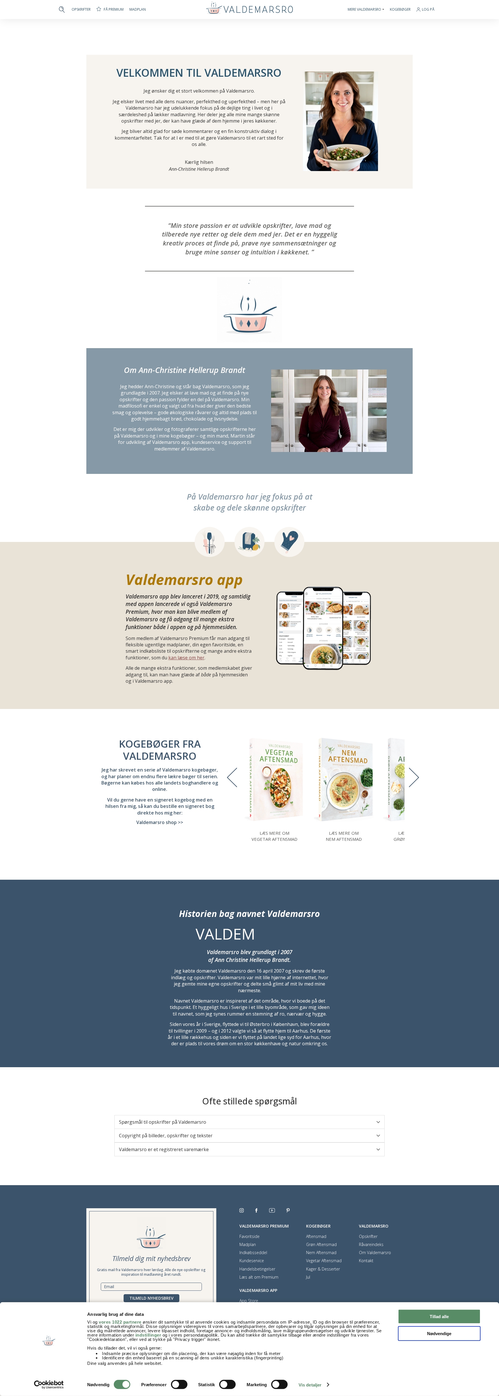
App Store (248, 1300)
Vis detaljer (310, 1384)
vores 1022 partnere (120, 1322)
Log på (428, 9)
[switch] (179, 1384)
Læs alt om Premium (258, 1277)
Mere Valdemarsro (364, 9)
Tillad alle (439, 1316)
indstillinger (148, 1335)
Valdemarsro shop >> (159, 822)
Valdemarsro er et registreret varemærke (164, 1149)
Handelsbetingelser (257, 1269)
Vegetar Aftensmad (324, 1260)
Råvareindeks (371, 1244)
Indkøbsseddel (253, 1252)
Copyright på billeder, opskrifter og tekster (166, 1135)
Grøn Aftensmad (321, 1244)
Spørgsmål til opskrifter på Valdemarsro (162, 1122)
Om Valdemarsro (375, 1252)
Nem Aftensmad (321, 1252)
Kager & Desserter (323, 1269)
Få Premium (114, 9)
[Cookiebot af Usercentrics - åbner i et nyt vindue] (49, 1384)
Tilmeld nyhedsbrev (151, 1298)
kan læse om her (186, 657)
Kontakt (366, 1260)
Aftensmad (316, 1236)
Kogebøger (400, 9)
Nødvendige (439, 1333)
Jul (308, 1277)
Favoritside (249, 1236)
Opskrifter (81, 9)
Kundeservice (251, 1260)
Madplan (137, 9)
